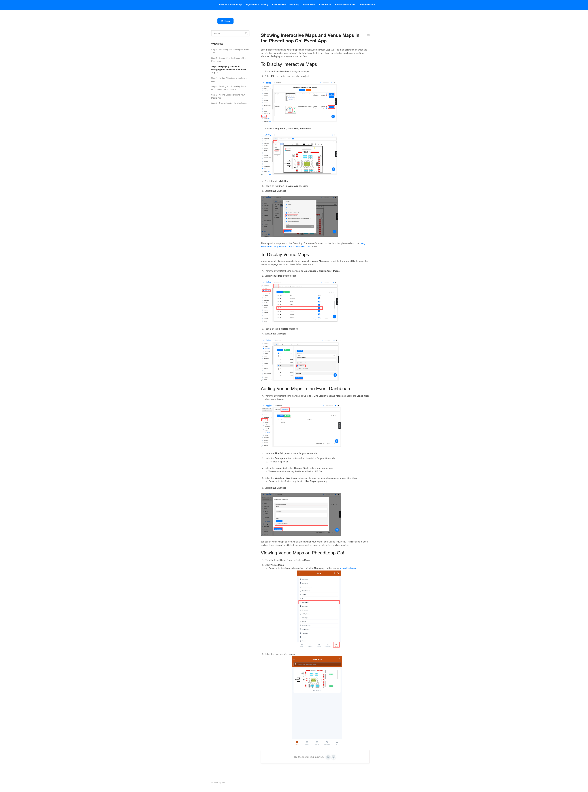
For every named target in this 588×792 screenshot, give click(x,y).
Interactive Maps (348, 568)
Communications (367, 4)
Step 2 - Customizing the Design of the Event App (228, 59)
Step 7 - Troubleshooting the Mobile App (229, 103)
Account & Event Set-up (230, 4)
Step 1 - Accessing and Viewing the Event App (230, 51)
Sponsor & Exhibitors (345, 4)
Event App (294, 4)
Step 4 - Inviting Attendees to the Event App (229, 79)
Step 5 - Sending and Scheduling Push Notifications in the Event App (228, 88)
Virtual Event (309, 4)
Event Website (279, 4)
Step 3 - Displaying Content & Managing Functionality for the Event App (228, 69)
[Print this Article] (368, 35)
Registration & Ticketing (256, 4)
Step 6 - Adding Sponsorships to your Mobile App (228, 96)
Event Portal (325, 4)
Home (227, 21)
